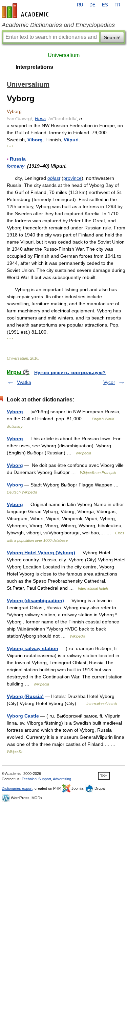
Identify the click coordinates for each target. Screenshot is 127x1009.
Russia (18, 159)
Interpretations (34, 67)
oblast (53, 178)
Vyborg (15, 411)
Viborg (35, 139)
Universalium (64, 55)
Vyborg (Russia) (25, 696)
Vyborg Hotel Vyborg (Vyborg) (41, 552)
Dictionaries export (17, 788)
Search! (112, 37)
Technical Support (36, 779)
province (72, 178)
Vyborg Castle (23, 716)
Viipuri (71, 139)
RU (80, 5)
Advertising (62, 779)
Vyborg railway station (32, 648)
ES (105, 5)
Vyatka (24, 382)
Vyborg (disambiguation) (35, 600)
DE (92, 5)
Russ (40, 118)
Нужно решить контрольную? (70, 372)
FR (117, 5)
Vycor (109, 382)
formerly (15, 166)
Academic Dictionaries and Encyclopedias (58, 25)
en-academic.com (26, 10)
